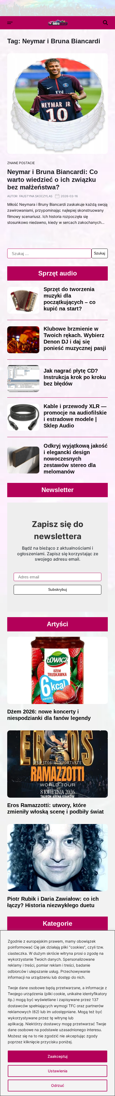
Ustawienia (57, 1071)
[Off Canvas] (10, 23)
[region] (57, 1013)
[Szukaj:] (49, 253)
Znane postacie (21, 163)
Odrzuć (57, 1085)
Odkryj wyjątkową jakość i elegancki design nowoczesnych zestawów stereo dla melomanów (76, 459)
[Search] (105, 22)
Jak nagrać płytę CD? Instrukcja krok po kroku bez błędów (75, 377)
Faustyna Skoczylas (35, 196)
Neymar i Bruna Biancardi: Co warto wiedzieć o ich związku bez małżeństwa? (52, 179)
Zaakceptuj (57, 1056)
